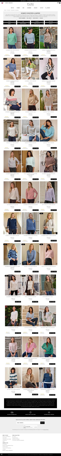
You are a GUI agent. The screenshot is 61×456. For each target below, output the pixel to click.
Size (23, 21)
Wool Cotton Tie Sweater (30, 296)
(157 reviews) (25, 55)
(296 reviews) (43, 55)
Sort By (51, 23)
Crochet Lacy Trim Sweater (12, 142)
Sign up (42, 422)
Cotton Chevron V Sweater (30, 327)
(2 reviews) (6, 117)
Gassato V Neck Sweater (48, 142)
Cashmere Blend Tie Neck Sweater (48, 235)
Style (9, 21)
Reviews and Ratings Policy (8, 445)
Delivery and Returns (6, 436)
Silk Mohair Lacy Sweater (12, 204)
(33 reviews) (25, 148)
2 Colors (30, 207)
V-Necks (41, 18)
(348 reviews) (25, 86)
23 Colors (48, 53)
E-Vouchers (5, 444)
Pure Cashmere (22, 18)
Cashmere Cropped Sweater (30, 50)
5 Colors (30, 361)
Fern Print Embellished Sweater (48, 327)
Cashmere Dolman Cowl (30, 111)
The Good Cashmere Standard (18, 440)
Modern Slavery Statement (8, 450)
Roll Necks (29, 18)
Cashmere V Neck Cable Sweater (13, 296)
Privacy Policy (5, 446)
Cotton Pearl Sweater (13, 327)
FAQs (4, 441)
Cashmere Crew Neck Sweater (12, 50)
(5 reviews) (6, 179)
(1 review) (43, 179)
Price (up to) (37, 23)
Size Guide (5, 437)
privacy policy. (46, 429)
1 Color (48, 84)
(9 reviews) (24, 179)
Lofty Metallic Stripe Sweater (48, 204)
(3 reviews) (43, 86)
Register (10, 2)
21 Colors (12, 53)
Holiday (35, 7)
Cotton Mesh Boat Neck (48, 296)
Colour (37, 21)
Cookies (4, 449)
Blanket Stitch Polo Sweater (30, 266)
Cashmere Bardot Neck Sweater (30, 235)
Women (18, 7)
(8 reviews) (25, 333)
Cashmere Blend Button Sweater (30, 204)
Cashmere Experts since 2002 (30, 0)
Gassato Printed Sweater (30, 142)
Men (23, 7)
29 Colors (30, 84)
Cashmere (29, 7)
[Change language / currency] (2, 3)
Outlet (41, 7)
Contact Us (5, 440)
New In (12, 7)
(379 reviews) (7, 55)
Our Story (14, 436)
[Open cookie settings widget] (1, 454)
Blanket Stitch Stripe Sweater (12, 235)
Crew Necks (35, 18)
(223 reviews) (7, 86)
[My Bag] (60, 3)
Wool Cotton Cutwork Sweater (49, 266)
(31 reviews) (25, 117)
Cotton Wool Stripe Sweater (13, 389)
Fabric (9, 23)
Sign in (6, 2)
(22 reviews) (25, 241)
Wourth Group (15, 437)
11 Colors (30, 53)
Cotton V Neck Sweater (48, 111)
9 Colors (12, 84)
